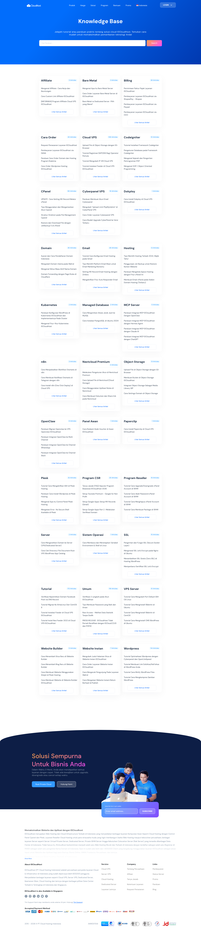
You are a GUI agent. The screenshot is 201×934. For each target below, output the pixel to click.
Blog (154, 889)
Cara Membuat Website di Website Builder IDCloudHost (59, 681)
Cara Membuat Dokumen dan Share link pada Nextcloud (99, 397)
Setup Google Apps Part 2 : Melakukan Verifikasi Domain (98, 511)
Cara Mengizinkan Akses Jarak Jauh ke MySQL (98, 314)
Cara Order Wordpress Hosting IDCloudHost (54, 167)
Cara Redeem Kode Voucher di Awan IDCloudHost (98, 430)
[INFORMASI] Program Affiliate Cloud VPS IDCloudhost (58, 102)
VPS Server (131, 589)
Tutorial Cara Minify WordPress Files (139, 672)
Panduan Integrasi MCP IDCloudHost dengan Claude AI (139, 330)
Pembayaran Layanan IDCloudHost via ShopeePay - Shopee (140, 97)
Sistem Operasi (93, 535)
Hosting (129, 248)
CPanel (45, 191)
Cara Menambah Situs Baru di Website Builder (57, 657)
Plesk (44, 478)
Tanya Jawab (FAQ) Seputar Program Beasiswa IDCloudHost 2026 (98, 487)
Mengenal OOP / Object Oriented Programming (138, 167)
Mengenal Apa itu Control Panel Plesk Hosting (57, 503)
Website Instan (92, 648)
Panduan (156, 884)
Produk (72, 5)
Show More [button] (28, 858)
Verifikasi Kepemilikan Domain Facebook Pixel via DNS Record (58, 598)
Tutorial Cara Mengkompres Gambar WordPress (139, 678)
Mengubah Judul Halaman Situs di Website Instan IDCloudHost (96, 657)
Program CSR (91, 478)
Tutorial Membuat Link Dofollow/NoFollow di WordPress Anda (141, 665)
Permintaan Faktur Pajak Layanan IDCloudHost (138, 89)
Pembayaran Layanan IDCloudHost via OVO (140, 113)
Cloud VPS (89, 137)
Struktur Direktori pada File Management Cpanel (58, 216)
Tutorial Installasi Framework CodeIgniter (141, 145)
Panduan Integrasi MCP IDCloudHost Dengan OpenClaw (139, 314)
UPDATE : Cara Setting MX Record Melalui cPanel (58, 200)
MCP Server (132, 305)
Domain (46, 248)
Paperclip (130, 421)
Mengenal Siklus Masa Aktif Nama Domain (59, 269)
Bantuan (116, 5)
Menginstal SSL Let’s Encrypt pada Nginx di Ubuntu (141, 552)
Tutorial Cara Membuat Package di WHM (141, 509)
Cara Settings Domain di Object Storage (141, 393)
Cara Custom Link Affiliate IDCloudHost (57, 96)
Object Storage (134, 362)
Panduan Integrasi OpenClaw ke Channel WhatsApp (58, 446)
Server (45, 535)
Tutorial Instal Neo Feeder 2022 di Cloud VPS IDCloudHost (58, 621)
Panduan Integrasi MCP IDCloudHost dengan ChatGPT (139, 338)
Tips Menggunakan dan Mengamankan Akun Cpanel (57, 208)
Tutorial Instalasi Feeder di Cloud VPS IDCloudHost (98, 167)
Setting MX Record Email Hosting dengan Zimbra (99, 273)
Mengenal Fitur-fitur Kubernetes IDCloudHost (55, 325)
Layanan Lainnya (108, 889)
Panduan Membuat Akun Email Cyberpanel (95, 200)
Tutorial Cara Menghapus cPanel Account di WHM (141, 503)
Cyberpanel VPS (93, 191)
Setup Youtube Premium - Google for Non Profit (100, 495)
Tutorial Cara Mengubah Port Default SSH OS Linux (141, 598)
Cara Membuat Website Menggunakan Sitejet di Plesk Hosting (57, 673)
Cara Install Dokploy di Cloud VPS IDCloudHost (138, 200)
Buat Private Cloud (43, 784)
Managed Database (95, 305)
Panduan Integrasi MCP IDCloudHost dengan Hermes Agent (139, 322)
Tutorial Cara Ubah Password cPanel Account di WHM (139, 495)
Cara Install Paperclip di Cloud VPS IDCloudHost (139, 430)
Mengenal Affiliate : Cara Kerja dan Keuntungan (55, 89)
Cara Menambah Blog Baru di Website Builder (57, 665)
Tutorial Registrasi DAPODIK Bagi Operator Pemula (100, 154)
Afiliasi (130, 874)
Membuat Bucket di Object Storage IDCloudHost (139, 379)
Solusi (93, 5)
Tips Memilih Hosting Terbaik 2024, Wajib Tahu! (141, 257)
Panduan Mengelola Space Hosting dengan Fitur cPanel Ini (138, 273)
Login (166, 5)
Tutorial (46, 589)
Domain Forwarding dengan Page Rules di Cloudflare (58, 275)
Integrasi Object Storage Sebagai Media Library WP (141, 386)
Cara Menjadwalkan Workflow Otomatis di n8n (59, 371)
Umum (86, 589)
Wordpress (131, 648)
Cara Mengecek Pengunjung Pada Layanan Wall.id (100, 673)
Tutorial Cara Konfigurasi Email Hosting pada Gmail (98, 257)
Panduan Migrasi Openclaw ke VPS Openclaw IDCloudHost (55, 430)
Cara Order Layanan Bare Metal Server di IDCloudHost (99, 95)
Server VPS (106, 874)
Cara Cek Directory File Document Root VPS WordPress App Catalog (58, 552)
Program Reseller (135, 478)
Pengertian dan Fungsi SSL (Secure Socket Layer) (142, 544)
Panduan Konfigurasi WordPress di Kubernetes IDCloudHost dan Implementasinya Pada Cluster (55, 316)
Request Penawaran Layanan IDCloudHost (59, 145)
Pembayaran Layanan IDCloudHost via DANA (57, 151)
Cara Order (48, 137)
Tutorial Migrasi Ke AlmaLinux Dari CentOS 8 (59, 606)
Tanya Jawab (132, 879)
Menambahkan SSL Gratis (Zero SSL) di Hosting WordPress (140, 560)
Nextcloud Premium (96, 362)
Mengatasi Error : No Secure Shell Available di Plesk (55, 511)
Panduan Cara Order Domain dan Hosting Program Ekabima (58, 159)
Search (154, 43)
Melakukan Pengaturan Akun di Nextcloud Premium (100, 373)
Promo (128, 5)
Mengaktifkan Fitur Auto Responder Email (100, 279)
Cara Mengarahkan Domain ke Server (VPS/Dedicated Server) (56, 544)
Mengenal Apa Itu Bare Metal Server (97, 88)
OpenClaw (48, 421)
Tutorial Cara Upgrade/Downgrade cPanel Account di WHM (141, 487)
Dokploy (129, 191)
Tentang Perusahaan (135, 869)
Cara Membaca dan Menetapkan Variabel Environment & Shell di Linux (100, 544)
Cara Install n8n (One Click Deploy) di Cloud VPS (57, 386)
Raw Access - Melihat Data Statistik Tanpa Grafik (97, 614)
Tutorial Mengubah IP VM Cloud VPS (97, 161)
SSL (126, 535)
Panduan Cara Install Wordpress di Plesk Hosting (58, 495)
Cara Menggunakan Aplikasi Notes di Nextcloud (98, 389)
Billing (128, 80)
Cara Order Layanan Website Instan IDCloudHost (97, 665)
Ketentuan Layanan (135, 884)
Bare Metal (89, 80)
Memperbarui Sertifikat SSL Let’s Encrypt (141, 566)
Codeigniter (132, 137)
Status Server (158, 874)
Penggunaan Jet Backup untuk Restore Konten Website (140, 265)
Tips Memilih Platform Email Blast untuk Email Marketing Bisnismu (99, 265)
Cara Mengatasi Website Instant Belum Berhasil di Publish (99, 681)
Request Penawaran (135, 889)
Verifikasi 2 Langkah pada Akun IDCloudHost (95, 598)
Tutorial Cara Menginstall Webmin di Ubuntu (139, 606)
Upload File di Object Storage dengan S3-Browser (100, 146)
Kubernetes (49, 305)
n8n (43, 362)
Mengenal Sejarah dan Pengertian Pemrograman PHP (138, 159)
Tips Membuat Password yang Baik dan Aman (99, 606)
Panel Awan (90, 421)
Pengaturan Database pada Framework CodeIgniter (140, 151)
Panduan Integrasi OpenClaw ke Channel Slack (58, 454)
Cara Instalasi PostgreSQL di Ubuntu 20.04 (100, 321)
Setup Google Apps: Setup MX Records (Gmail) (99, 503)
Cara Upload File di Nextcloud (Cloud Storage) (98, 381)
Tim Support (78, 902)
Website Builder (52, 648)
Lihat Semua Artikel (59, 112)
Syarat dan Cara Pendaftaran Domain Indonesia (57, 257)
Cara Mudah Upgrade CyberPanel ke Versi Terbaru (100, 221)
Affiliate (46, 80)
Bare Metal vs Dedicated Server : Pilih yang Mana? (98, 102)
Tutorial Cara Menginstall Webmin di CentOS (139, 614)
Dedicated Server (108, 884)
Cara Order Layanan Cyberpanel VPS (98, 215)
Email (86, 248)
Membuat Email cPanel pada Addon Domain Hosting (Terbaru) (139, 281)
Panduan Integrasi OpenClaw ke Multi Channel (57, 438)
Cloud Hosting (107, 879)
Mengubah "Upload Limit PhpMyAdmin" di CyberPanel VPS (100, 208)
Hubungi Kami (66, 784)
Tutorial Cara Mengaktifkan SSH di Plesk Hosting (58, 487)
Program (104, 5)
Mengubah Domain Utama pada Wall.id (57, 264)
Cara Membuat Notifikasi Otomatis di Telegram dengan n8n (57, 379)
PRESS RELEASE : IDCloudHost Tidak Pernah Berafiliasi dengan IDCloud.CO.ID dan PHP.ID (99, 623)
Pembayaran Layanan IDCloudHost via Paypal (140, 105)
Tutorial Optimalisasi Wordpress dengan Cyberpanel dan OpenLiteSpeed (141, 657)
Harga (82, 5)
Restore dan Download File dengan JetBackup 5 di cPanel (56, 224)
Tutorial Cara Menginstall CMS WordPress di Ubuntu (141, 621)
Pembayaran (158, 869)
